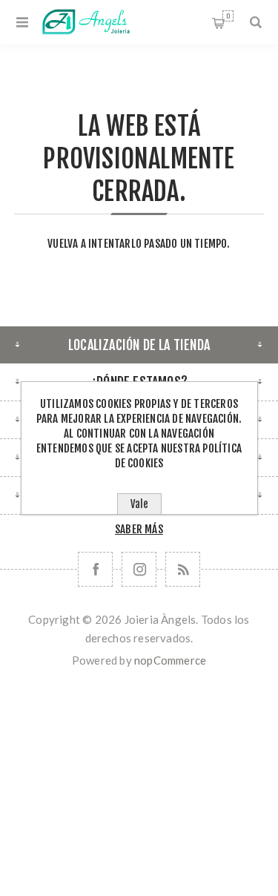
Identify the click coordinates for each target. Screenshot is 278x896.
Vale (139, 504)
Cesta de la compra (228, 16)
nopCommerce (170, 660)
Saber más (139, 529)
